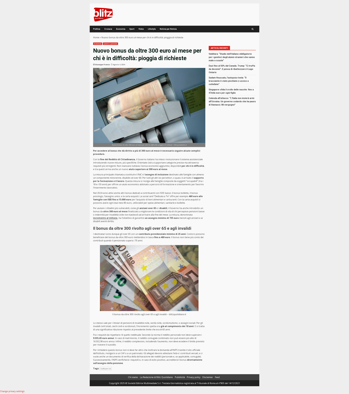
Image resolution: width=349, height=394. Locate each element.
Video (141, 29)
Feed (217, 377)
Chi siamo (133, 377)
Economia (120, 29)
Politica (96, 29)
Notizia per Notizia (168, 29)
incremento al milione (105, 217)
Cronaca (108, 29)
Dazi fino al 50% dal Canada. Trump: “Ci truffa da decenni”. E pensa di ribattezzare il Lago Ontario (232, 69)
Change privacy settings (12, 391)
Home (96, 37)
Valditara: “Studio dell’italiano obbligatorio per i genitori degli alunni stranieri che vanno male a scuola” (232, 57)
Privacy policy (193, 377)
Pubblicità (180, 377)
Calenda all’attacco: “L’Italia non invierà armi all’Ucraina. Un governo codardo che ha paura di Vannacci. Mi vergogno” (232, 101)
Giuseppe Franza (102, 64)
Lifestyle (152, 29)
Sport (131, 29)
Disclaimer (207, 377)
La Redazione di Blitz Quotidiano (156, 377)
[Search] (252, 29)
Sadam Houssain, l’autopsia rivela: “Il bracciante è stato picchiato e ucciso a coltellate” (229, 81)
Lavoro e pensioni (110, 44)
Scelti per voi (105, 368)
